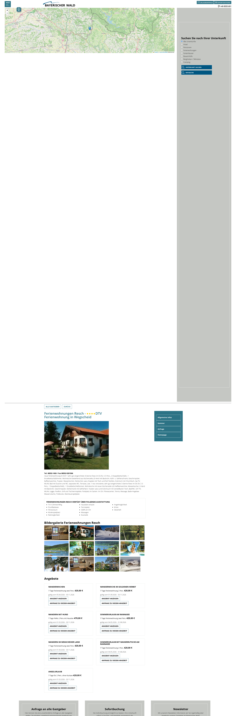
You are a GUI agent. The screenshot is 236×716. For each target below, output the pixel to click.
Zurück (67, 407)
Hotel (185, 44)
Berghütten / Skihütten (192, 59)
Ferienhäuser (188, 53)
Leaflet (156, 52)
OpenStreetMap (164, 52)
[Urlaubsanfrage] (199, 3)
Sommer (161, 423)
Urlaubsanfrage (206, 3)
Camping (186, 62)
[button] (90, 28)
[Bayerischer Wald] (59, 6)
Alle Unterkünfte (189, 41)
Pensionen (187, 47)
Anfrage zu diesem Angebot (62, 603)
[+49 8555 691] (219, 6)
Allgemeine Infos (165, 417)
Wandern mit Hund (58, 614)
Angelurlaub (55, 671)
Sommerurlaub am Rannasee (115, 614)
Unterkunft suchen (193, 67)
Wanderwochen (56, 586)
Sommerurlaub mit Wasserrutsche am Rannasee (119, 643)
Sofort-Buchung (224, 3)
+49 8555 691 (225, 6)
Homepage (162, 435)
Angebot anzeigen (58, 598)
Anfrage (161, 429)
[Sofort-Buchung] (216, 3)
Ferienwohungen (189, 50)
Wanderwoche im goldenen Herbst (118, 586)
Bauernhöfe (187, 56)
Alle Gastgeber (52, 407)
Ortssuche (190, 73)
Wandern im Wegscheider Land (64, 642)
